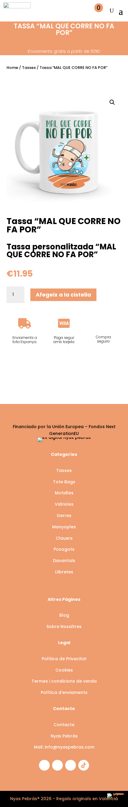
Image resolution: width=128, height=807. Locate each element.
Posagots (64, 549)
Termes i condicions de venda (64, 681)
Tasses (29, 67)
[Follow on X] (70, 765)
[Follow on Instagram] (44, 765)
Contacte (64, 725)
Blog (64, 615)
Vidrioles (64, 504)
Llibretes (64, 572)
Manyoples (64, 527)
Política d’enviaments (64, 692)
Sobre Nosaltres (64, 626)
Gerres (64, 516)
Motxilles (64, 493)
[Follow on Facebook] (57, 765)
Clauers (64, 538)
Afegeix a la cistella (63, 294)
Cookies (64, 670)
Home (12, 67)
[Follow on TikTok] (83, 765)
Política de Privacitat (64, 659)
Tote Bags (64, 482)
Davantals (64, 561)
